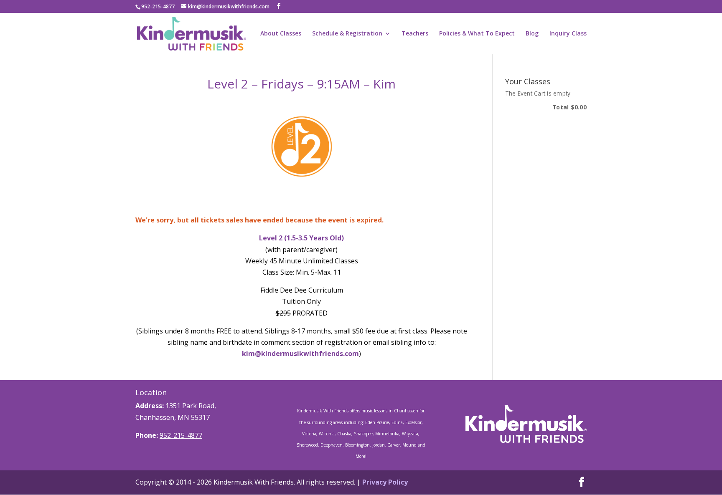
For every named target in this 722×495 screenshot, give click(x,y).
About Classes (280, 33)
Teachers (415, 33)
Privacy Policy (385, 482)
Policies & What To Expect (477, 33)
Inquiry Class (568, 33)
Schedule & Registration (347, 33)
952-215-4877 (181, 435)
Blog (532, 33)
